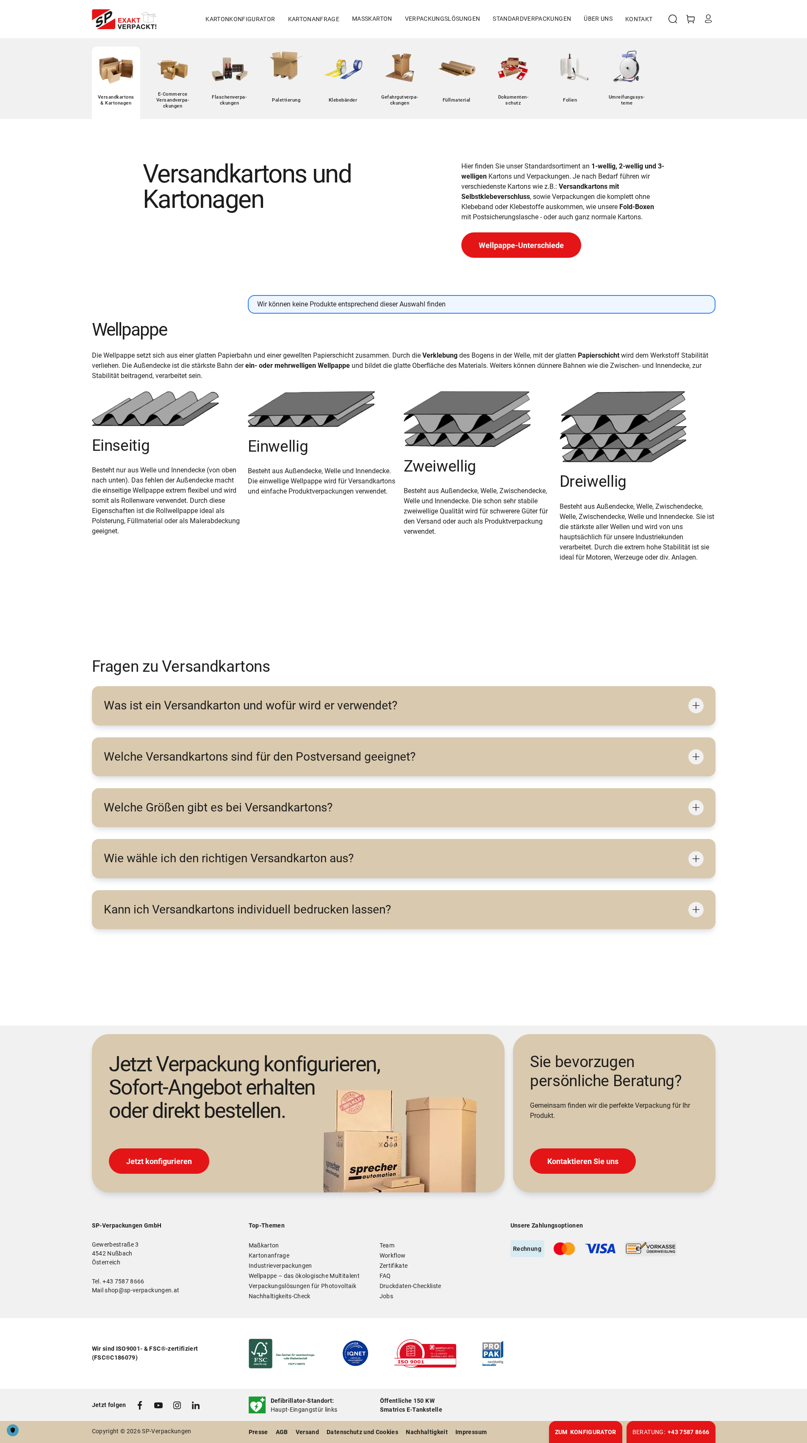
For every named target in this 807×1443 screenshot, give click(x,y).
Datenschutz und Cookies (362, 1432)
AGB (282, 1432)
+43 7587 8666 (123, 1281)
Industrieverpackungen (280, 1265)
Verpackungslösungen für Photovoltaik (303, 1286)
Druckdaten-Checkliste (410, 1286)
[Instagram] (177, 1405)
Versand (307, 1432)
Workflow (393, 1255)
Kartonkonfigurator (240, 19)
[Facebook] (140, 1405)
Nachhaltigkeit (427, 1432)
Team (387, 1245)
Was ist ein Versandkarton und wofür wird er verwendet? (250, 705)
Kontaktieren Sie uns (582, 1161)
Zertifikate (394, 1265)
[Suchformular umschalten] (673, 19)
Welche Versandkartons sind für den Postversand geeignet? (260, 757)
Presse (258, 1432)
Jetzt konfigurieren (159, 1161)
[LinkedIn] (196, 1405)
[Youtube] (158, 1405)
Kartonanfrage (314, 19)
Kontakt (638, 19)
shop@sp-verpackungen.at (142, 1290)
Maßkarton (264, 1245)
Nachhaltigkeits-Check (280, 1296)
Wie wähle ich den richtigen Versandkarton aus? (229, 858)
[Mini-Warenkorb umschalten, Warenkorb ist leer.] (690, 19)
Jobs (386, 1296)
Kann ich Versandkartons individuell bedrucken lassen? (247, 909)
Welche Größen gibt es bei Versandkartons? (218, 807)
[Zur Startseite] (124, 19)
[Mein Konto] (708, 19)
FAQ (385, 1275)
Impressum (471, 1432)
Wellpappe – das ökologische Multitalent (304, 1275)
